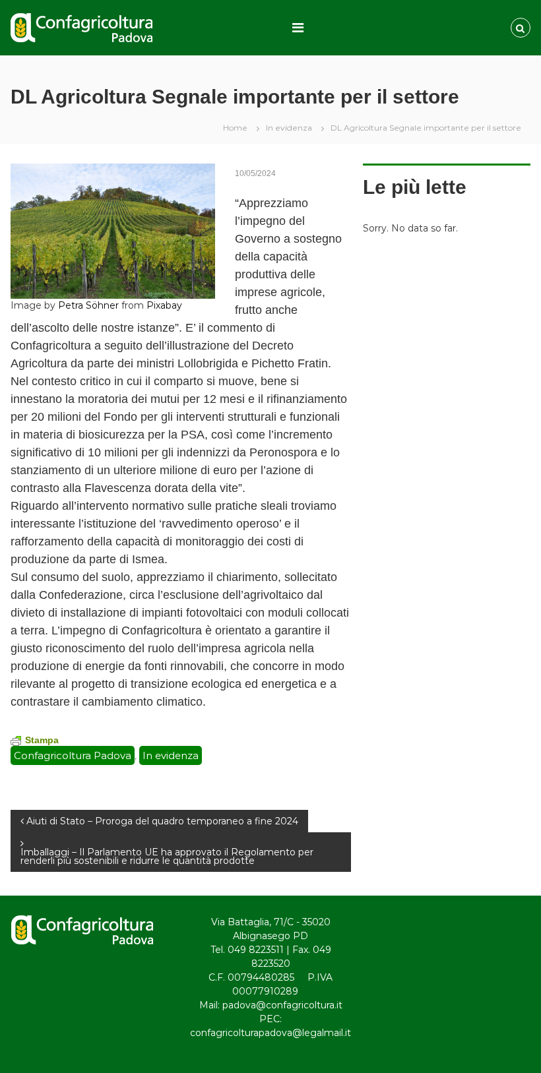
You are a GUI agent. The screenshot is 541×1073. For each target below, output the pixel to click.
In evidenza (289, 128)
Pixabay (164, 305)
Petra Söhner (88, 305)
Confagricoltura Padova (72, 755)
